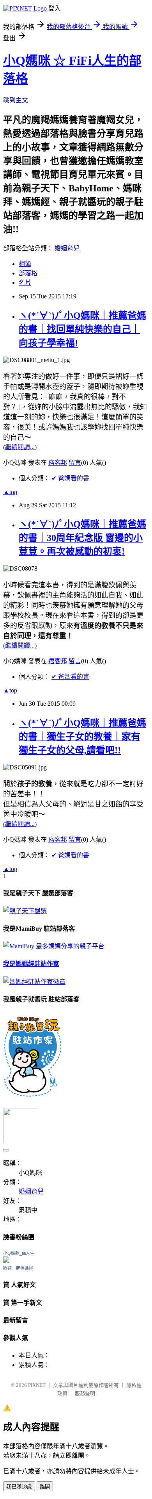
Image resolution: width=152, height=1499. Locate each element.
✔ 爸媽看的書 (70, 478)
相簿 (25, 264)
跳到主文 (15, 100)
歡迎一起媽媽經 (18, 1268)
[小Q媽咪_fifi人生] (6, 1260)
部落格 (28, 273)
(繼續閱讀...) (20, 447)
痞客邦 (57, 462)
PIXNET (37, 1385)
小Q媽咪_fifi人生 (18, 1253)
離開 (45, 1487)
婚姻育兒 (67, 248)
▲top (10, 492)
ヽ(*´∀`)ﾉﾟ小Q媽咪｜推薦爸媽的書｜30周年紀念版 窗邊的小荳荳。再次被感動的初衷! (82, 538)
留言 (75, 462)
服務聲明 (85, 1393)
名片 (25, 282)
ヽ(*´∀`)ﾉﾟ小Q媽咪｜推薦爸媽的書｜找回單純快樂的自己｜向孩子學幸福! (82, 329)
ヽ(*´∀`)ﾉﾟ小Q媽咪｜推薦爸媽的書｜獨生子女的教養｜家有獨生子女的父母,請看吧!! (82, 736)
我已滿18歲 (19, 1487)
